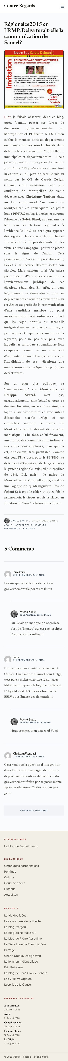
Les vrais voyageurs (18, 979)
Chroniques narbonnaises (21, 866)
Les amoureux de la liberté (22, 921)
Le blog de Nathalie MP (20, 932)
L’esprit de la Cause (17, 984)
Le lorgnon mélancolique (21, 961)
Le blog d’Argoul (15, 927)
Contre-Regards (19, 6)
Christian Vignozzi (24, 753)
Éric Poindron (13, 967)
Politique (29, 528)
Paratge (9, 950)
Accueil (9, 525)
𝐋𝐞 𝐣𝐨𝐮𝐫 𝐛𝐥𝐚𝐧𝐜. (12, 1031)
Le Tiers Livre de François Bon (25, 944)
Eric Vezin (19, 572)
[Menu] (62, 6)
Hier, (7, 117)
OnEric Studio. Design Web (22, 956)
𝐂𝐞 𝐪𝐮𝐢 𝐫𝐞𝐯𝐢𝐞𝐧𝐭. (13, 1022)
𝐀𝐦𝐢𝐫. (7, 1014)
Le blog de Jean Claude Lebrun (25, 973)
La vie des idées (15, 915)
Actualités (22, 525)
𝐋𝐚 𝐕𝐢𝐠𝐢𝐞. (9, 1039)
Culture (9, 877)
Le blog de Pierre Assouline (23, 938)
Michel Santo (28, 612)
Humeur (9, 889)
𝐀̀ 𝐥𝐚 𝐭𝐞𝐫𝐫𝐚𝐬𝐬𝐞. (12, 1005)
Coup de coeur (14, 883)
